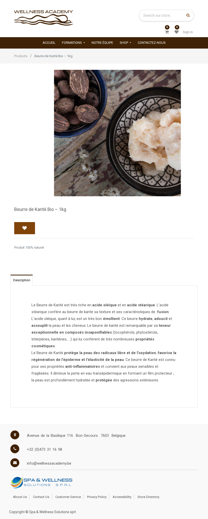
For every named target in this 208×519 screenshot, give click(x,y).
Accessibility (122, 497)
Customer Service (68, 497)
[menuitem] (49, 43)
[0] (166, 32)
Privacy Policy (97, 497)
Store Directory (148, 497)
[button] (24, 228)
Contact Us (41, 497)
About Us (20, 497)
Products (20, 56)
